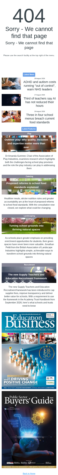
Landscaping (29, 216)
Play (29, 134)
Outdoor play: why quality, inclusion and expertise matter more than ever (26, 143)
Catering (29, 176)
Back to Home (29, 473)
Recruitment (29, 265)
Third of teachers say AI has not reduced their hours (40, 102)
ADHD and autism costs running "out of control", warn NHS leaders (39, 85)
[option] (29, 350)
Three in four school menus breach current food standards (39, 118)
